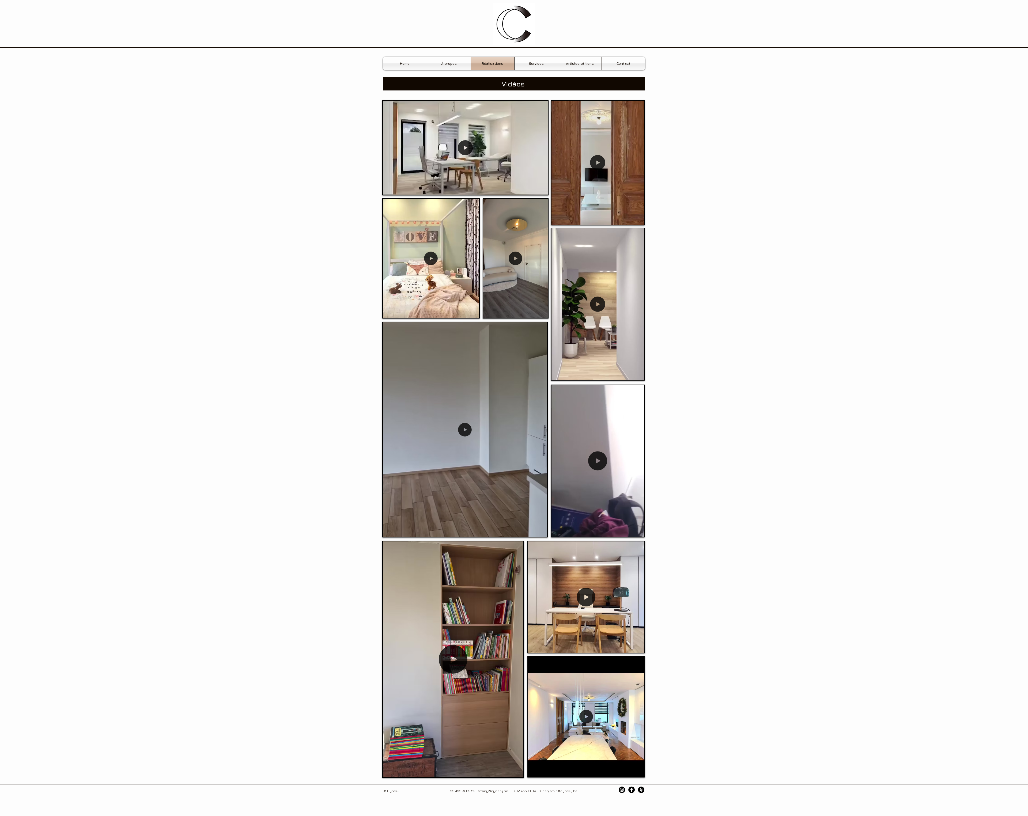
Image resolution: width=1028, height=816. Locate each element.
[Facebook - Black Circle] (631, 790)
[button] (541, 189)
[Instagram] (622, 790)
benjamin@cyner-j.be (559, 791)
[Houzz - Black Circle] (641, 790)
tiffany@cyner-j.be (493, 791)
